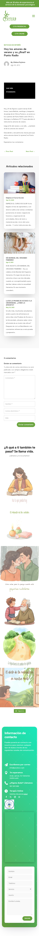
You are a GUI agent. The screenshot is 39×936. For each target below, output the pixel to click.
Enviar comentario (26, 425)
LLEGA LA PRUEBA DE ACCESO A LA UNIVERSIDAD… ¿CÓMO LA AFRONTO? (19, 303)
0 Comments (10, 92)
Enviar (27, 918)
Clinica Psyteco (19, 62)
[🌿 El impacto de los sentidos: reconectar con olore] (19, 525)
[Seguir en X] (10, 797)
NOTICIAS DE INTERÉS (12, 45)
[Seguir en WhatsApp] (19, 797)
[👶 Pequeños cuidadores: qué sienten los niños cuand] (19, 606)
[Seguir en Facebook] (6, 797)
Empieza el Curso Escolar (15, 198)
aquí (26, 794)
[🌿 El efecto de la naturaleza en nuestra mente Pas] (19, 687)
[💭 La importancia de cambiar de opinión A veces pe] (19, 647)
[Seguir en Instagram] (15, 797)
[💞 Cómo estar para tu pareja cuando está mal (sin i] (19, 566)
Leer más (9, 88)
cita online (19, 34)
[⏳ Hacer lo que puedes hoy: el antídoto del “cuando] (19, 484)
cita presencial (19, 26)
